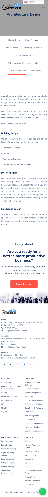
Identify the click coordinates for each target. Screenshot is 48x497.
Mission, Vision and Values (32, 446)
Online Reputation (8, 463)
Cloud (3, 408)
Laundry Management (33, 431)
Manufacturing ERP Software (32, 383)
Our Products (31, 378)
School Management (33, 393)
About (27, 441)
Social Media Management (6, 471)
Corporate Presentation (24, 55)
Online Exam (30, 419)
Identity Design (14, 40)
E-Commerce (6, 400)
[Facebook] (24, 364)
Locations (29, 459)
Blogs (27, 467)
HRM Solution (30, 412)
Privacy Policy (30, 477)
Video (37, 63)
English (30, 2)
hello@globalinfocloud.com (15, 331)
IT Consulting (6, 382)
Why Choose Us (31, 455)
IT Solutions (6, 378)
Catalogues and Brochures (19, 63)
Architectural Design (17, 71)
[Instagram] (31, 364)
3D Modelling (35, 71)
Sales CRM (29, 396)
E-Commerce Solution (33, 404)
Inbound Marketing (8, 449)
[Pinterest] (17, 364)
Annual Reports (12, 48)
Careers (28, 463)
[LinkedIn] (4, 364)
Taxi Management (32, 416)
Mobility (4, 393)
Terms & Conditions (32, 481)
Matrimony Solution (32, 427)
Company (29, 437)
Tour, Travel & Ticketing (34, 408)
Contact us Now (24, 284)
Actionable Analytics (9, 396)
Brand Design (6, 445)
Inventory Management (34, 423)
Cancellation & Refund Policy (33, 471)
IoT (2, 404)
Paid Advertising (7, 467)
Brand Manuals (31, 40)
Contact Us (29, 485)
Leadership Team (32, 451)
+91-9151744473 (10, 328)
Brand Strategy (7, 441)
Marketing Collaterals (33, 48)
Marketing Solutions (10, 437)
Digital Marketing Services (7, 454)
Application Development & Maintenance (11, 387)
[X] (11, 364)
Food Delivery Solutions (34, 400)
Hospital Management (33, 389)
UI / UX (4, 412)
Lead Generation (7, 459)
